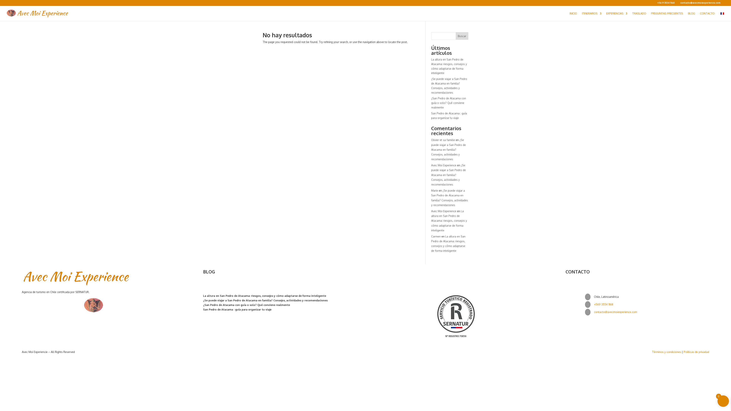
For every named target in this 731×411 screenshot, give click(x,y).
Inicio (573, 13)
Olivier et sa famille (443, 140)
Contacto (707, 13)
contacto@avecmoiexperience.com (615, 312)
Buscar (462, 36)
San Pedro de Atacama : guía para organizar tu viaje (237, 309)
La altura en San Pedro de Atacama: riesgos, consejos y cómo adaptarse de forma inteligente (449, 220)
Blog (691, 13)
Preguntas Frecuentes (667, 13)
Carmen (436, 236)
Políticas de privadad (696, 352)
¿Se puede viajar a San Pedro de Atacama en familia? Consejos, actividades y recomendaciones (448, 149)
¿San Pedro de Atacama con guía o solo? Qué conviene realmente (448, 103)
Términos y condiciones (666, 352)
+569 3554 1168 (603, 304)
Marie (434, 190)
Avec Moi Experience (443, 165)
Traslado (639, 13)
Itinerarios (590, 13)
